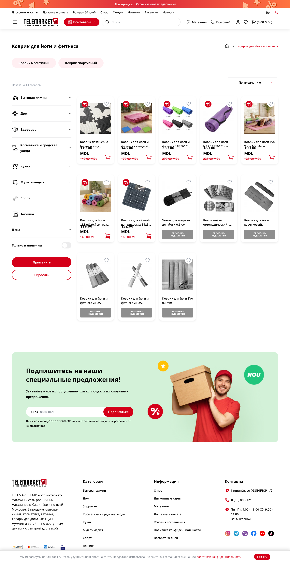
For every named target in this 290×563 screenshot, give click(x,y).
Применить (42, 262)
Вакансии (151, 12)
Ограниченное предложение (156, 4)
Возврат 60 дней (84, 12)
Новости (168, 12)
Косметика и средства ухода (104, 514)
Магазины (199, 22)
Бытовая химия (94, 490)
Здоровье (90, 506)
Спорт (87, 538)
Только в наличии (27, 245)
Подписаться (118, 412)
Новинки (134, 12)
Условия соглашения (169, 522)
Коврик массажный (34, 63)
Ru (276, 12)
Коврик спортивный (81, 63)
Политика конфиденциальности (177, 530)
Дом (86, 498)
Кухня (87, 522)
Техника (88, 546)
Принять (262, 556)
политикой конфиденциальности (218, 557)
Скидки (118, 12)
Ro (268, 12)
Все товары (82, 22)
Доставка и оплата (55, 12)
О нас (104, 12)
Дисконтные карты (25, 12)
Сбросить (41, 275)
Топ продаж (124, 4)
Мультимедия (93, 530)
